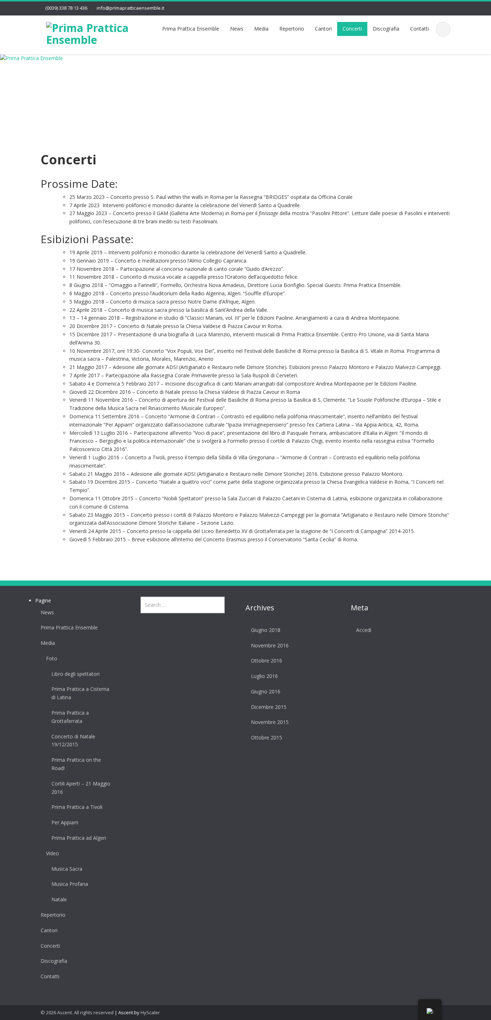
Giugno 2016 (265, 691)
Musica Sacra (66, 868)
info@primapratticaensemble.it (130, 8)
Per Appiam (64, 822)
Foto (51, 658)
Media (261, 28)
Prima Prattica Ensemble (190, 28)
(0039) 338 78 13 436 (66, 8)
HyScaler (150, 1012)
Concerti (352, 28)
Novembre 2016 (270, 645)
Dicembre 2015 (268, 706)
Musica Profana (69, 883)
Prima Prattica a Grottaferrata (70, 716)
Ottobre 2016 (266, 660)
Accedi (363, 630)
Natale (59, 899)
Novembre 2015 (270, 722)
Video (52, 853)
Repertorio (291, 28)
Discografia (386, 28)
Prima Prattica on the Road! (76, 763)
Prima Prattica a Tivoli (76, 806)
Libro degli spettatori (75, 673)
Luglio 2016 (264, 676)
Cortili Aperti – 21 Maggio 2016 (80, 787)
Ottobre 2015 (266, 737)
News (236, 28)
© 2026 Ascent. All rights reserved (77, 1012)
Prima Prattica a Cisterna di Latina (80, 693)
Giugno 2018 (265, 630)
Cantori (323, 28)
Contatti (419, 28)
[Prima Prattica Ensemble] (88, 32)
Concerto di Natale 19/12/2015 (73, 740)
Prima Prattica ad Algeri (78, 837)
